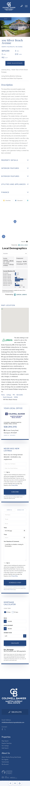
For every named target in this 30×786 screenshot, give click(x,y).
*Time (5, 534)
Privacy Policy (14, 485)
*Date (5, 527)
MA (14, 395)
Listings (8, 395)
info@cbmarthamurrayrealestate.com (13, 722)
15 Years (16, 612)
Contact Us (6, 435)
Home (3, 395)
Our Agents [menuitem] (5, 759)
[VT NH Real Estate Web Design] (15, 772)
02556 (16, 397)
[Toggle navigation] (26, 6)
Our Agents (12, 435)
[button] (2, 27)
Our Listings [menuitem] (5, 746)
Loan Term (7, 608)
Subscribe (15, 492)
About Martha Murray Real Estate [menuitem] (11, 757)
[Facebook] (2, 729)
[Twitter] (5, 729)
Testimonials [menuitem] (5, 762)
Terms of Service (11, 589)
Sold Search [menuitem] (5, 748)
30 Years (8, 612)
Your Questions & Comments (11, 541)
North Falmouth (7, 397)
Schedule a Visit (20, 509)
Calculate (15, 643)
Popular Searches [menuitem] (7, 743)
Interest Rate (8, 632)
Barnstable (20, 395)
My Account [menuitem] (5, 764)
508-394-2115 (10, 426)
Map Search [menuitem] (5, 741)
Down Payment (8, 625)
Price (5, 618)
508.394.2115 (17, 712)
